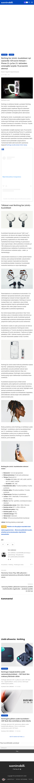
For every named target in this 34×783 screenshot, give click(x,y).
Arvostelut (10, 779)
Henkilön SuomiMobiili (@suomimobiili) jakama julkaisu (17, 198)
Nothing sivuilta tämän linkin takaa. (16, 145)
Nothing (4, 54)
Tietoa (30, 779)
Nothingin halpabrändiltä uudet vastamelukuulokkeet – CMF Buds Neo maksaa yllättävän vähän (15, 674)
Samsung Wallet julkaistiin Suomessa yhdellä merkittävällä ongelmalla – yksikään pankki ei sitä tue (17, 589)
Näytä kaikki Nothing (16, 736)
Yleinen (11, 54)
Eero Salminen (12, 550)
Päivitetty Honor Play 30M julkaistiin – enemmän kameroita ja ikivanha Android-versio (15, 575)
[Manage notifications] (3, 779)
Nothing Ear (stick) (19, 564)
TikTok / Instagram (21, 779)
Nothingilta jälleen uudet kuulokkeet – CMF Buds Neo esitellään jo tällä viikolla (16, 720)
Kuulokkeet (5, 564)
